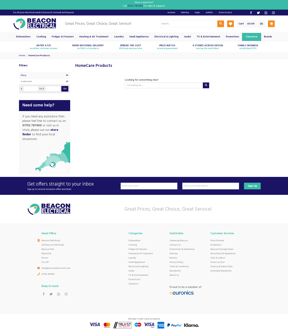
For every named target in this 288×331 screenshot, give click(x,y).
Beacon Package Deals (221, 249)
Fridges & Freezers (137, 249)
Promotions (134, 279)
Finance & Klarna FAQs (221, 266)
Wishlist (209, 12)
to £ (41, 88)
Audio (131, 271)
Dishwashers (134, 241)
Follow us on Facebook (251, 13)
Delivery (174, 254)
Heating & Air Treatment (140, 254)
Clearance (133, 284)
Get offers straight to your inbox (60, 186)
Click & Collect (217, 258)
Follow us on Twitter (258, 13)
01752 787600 (48, 274)
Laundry (132, 258)
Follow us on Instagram (273, 13)
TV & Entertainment (138, 275)
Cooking (132, 245)
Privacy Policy (176, 262)
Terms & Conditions (179, 266)
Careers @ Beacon (179, 241)
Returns (173, 258)
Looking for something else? (141, 80)
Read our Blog (266, 13)
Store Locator (217, 262)
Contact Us (175, 245)
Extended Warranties (221, 271)
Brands (268, 37)
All (67, 81)
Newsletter (175, 271)
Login (197, 12)
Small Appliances (136, 262)
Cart (241, 24)
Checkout (271, 23)
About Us (174, 275)
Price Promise (217, 241)
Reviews (171, 12)
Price (23, 75)
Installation (216, 245)
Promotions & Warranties (182, 249)
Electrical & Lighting (138, 266)
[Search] (220, 23)
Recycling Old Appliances (223, 254)
